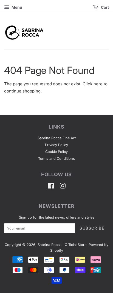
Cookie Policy (56, 152)
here (98, 83)
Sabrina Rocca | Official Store (62, 245)
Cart (104, 7)
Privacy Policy (56, 145)
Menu (16, 7)
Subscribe (92, 228)
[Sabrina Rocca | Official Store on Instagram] (63, 187)
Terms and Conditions (56, 158)
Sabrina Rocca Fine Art (57, 138)
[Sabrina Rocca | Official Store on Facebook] (51, 187)
